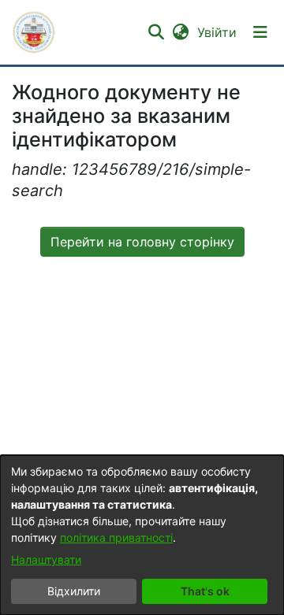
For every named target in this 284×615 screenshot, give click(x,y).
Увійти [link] (217, 32)
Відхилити (73, 591)
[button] (34, 32)
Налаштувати (46, 559)
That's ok (205, 591)
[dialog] (142, 535)
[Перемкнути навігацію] (260, 32)
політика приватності (116, 537)
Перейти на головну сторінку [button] (142, 242)
